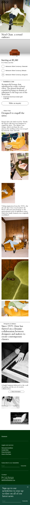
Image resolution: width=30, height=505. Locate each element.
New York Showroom (8, 477)
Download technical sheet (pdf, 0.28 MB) (13, 97)
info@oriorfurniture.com (8, 480)
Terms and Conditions (7, 448)
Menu (26, 2)
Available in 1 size (8, 81)
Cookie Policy (5, 450)
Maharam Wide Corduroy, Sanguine (17, 75)
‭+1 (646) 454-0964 (8, 478)
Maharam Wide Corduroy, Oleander (17, 66)
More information (16, 391)
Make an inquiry (15, 103)
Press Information (6, 452)
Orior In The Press (6, 454)
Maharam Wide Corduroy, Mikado (16, 70)
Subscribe (23, 466)
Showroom (4, 436)
